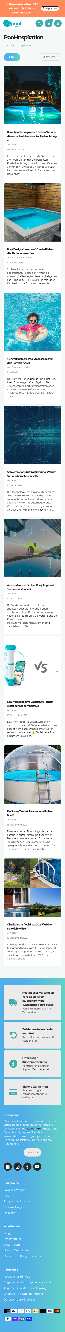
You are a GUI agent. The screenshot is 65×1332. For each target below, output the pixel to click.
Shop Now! (50, 8)
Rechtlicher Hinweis (17, 1276)
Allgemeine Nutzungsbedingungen (28, 1282)
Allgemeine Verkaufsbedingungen (27, 1288)
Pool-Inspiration (22, 45)
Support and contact (18, 1201)
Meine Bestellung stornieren (23, 1256)
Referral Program (15, 1207)
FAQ (6, 1195)
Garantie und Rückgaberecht (23, 1293)
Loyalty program (15, 1190)
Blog (7, 1233)
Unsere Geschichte (16, 1250)
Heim (7, 45)
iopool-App (34, 1128)
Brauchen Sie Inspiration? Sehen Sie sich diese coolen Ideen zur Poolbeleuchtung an (31, 136)
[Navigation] (58, 23)
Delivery (9, 1213)
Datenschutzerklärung (19, 1299)
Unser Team (12, 1244)
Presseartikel (12, 1239)
